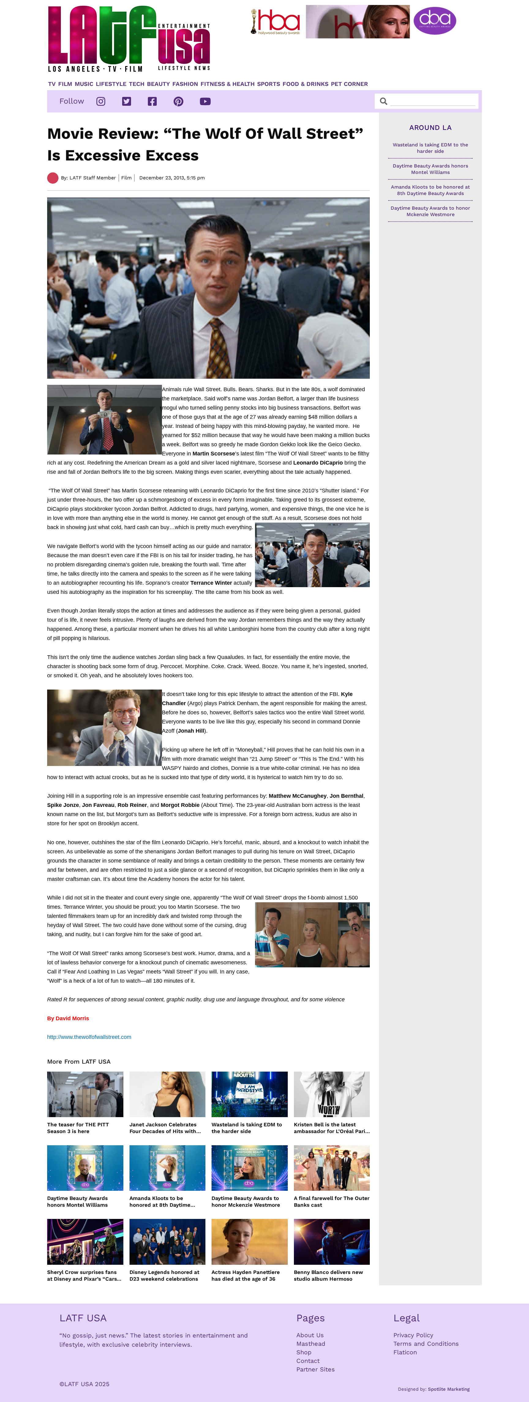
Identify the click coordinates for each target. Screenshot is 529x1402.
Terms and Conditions (426, 1343)
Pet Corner (349, 84)
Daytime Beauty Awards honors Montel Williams (77, 1201)
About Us (310, 1335)
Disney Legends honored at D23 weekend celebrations (164, 1275)
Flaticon (405, 1352)
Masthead (310, 1343)
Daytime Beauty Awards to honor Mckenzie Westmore (246, 1201)
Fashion (185, 84)
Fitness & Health (228, 84)
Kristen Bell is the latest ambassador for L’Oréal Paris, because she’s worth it (332, 1128)
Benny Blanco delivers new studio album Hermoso (328, 1275)
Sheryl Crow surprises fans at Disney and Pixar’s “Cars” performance (83, 1275)
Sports (268, 84)
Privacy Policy (413, 1335)
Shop (304, 1352)
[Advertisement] (358, 57)
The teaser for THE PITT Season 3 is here (78, 1127)
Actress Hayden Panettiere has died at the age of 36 (246, 1275)
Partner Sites (315, 1369)
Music (84, 84)
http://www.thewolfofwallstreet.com (89, 1037)
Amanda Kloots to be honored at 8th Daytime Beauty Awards (159, 1201)
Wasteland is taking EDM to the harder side (247, 1127)
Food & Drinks (305, 84)
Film (65, 84)
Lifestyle (111, 84)
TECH (136, 84)
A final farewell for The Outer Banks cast (332, 1201)
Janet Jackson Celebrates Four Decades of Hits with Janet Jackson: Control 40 (163, 1128)
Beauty (158, 84)
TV (52, 84)
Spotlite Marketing (449, 1389)
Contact (308, 1360)
